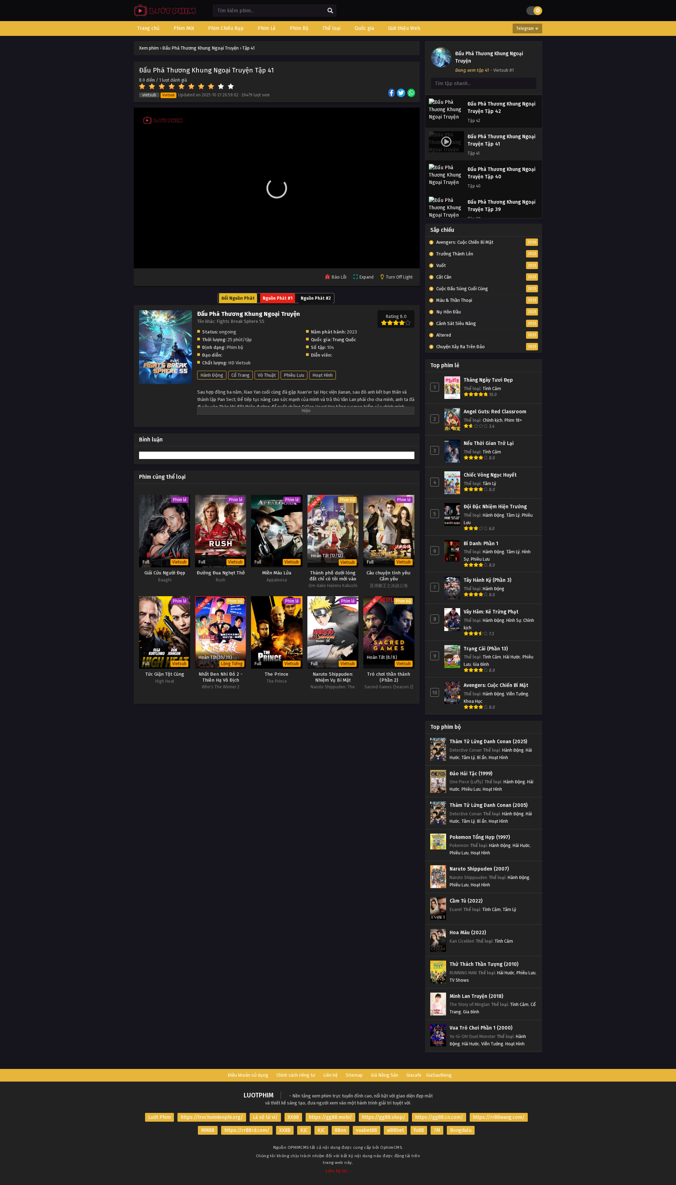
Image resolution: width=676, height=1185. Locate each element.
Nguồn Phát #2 (316, 298)
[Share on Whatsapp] (411, 93)
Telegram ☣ (527, 28)
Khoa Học (473, 701)
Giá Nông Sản (384, 1075)
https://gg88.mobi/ (330, 1117)
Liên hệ (330, 1075)
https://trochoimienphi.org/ (212, 1117)
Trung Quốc (344, 339)
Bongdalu (460, 1130)
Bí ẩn (482, 757)
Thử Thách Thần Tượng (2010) (484, 964)
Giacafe (413, 1075)
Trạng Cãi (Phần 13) (486, 649)
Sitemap (354, 1075)
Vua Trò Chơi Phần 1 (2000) (481, 1028)
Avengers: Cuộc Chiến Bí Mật (496, 685)
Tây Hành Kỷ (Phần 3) (487, 580)
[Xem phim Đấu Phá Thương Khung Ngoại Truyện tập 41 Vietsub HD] (163, 16)
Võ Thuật (267, 375)
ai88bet (395, 1130)
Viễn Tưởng (517, 693)
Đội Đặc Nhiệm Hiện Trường (495, 507)
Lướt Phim (159, 1117)
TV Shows (459, 980)
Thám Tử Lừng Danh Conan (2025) (488, 742)
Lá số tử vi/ (265, 1117)
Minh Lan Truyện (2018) (476, 996)
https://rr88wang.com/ (499, 1117)
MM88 (207, 1130)
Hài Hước (511, 657)
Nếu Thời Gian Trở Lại (489, 443)
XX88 (293, 1117)
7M (437, 1130)
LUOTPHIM (259, 1095)
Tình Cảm (492, 388)
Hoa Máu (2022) (468, 933)
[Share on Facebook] (392, 93)
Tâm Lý (489, 483)
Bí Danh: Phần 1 (481, 544)
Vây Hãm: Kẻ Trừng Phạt (491, 612)
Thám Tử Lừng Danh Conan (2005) (488, 805)
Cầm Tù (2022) (466, 901)
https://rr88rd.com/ (246, 1130)
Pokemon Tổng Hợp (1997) (480, 837)
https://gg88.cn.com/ (439, 1117)
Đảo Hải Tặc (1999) (471, 774)
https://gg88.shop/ (383, 1117)
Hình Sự (513, 620)
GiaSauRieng (439, 1075)
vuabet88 (366, 1130)
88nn (340, 1130)
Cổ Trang (240, 375)
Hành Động (211, 375)
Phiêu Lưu (294, 375)
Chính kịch (492, 420)
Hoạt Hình (322, 375)
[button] (276, 188)
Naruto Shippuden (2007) (479, 869)
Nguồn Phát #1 (278, 298)
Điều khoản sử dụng (248, 1075)
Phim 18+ (513, 420)
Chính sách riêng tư (295, 1075)
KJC (304, 1130)
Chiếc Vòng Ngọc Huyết (490, 475)
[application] (277, 188)
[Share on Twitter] (401, 93)
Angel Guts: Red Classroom (495, 412)
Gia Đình (481, 664)
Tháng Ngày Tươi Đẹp (488, 380)
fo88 (419, 1130)
